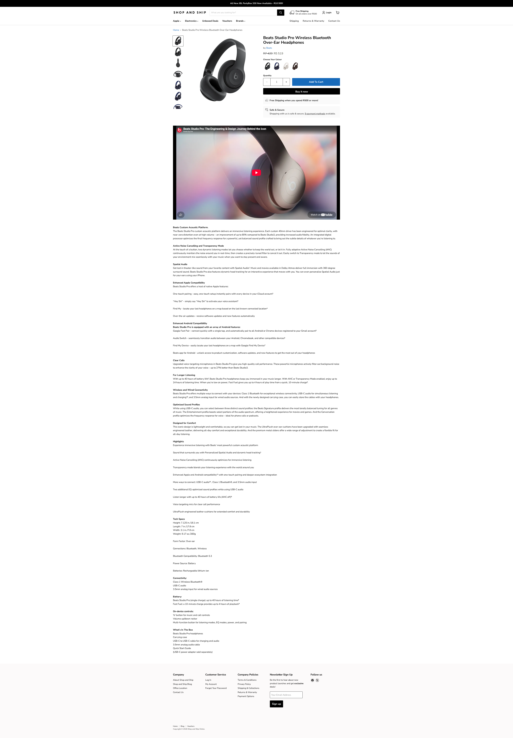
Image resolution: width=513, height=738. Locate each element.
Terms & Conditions (247, 680)
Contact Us (334, 20)
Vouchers (227, 20)
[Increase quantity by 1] (286, 82)
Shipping (294, 20)
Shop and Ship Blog (182, 684)
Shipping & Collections (248, 688)
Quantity (267, 75)
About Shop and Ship (183, 680)
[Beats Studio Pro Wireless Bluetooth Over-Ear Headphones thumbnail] (178, 41)
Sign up (276, 704)
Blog (182, 726)
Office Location (180, 688)
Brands (240, 20)
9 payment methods (315, 113)
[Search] (280, 12)
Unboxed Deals (210, 20)
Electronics (191, 20)
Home (176, 30)
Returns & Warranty (313, 20)
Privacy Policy (244, 684)
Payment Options (246, 696)
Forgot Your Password (216, 688)
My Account (211, 684)
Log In (208, 680)
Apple (176, 20)
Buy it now (301, 91)
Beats (269, 47)
